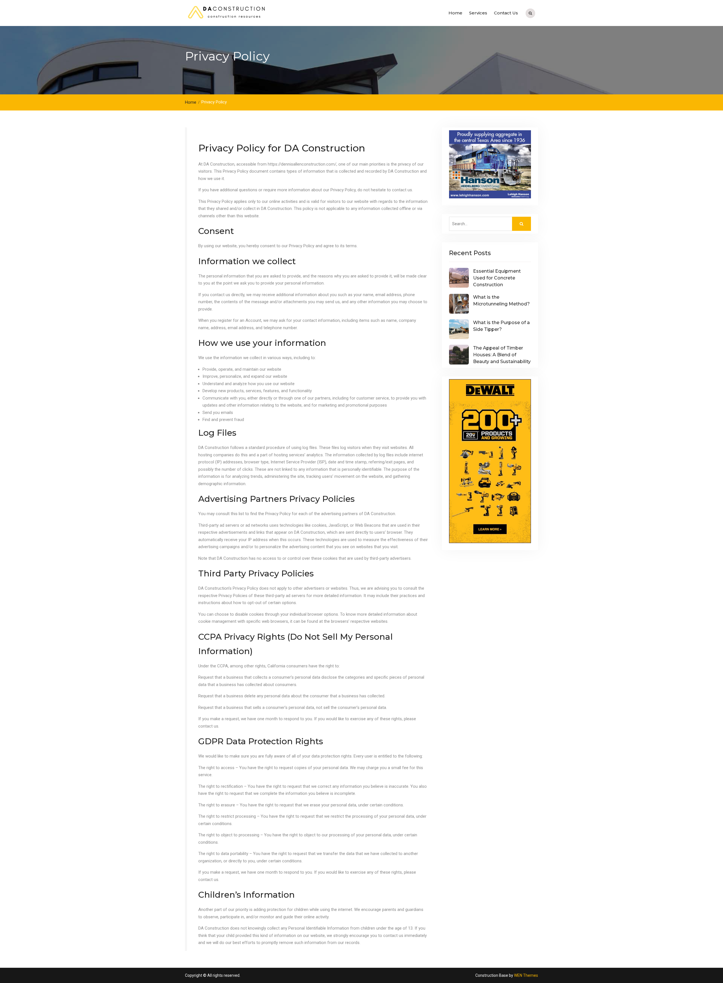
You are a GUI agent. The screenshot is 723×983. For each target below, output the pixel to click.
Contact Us (506, 13)
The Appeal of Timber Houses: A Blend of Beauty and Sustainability (502, 354)
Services (478, 13)
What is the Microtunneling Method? (501, 300)
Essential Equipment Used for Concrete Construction (497, 277)
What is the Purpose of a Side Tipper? (501, 326)
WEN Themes (526, 975)
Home (455, 13)
